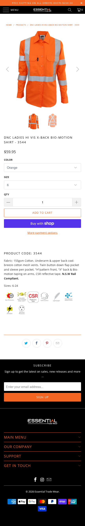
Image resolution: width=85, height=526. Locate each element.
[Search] (71, 10)
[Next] (77, 69)
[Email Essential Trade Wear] (49, 479)
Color (8, 159)
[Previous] (8, 69)
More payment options (42, 233)
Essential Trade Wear (47, 491)
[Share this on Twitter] (26, 343)
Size (6, 177)
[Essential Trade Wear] (42, 10)
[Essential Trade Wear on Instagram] (42, 479)
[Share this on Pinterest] (47, 343)
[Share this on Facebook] (36, 343)
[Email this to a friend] (57, 343)
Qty (6, 194)
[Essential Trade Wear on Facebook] (35, 479)
